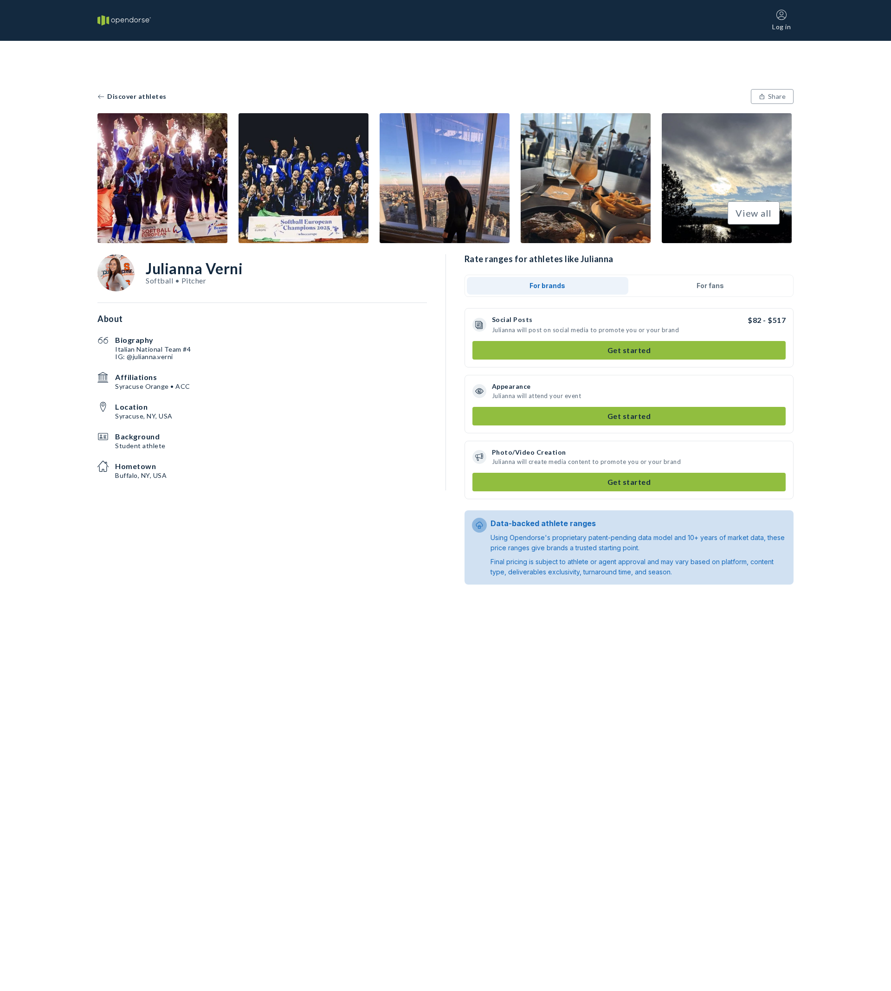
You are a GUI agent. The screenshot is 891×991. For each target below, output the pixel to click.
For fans (710, 286)
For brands (547, 286)
